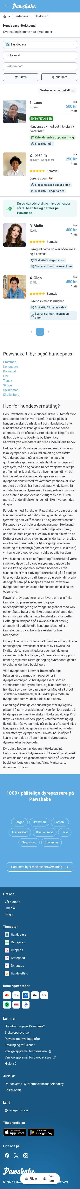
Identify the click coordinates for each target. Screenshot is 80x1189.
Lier (5, 376)
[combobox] (40, 44)
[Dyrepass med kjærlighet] (40, 297)
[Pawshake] (24, 6)
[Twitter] (16, 1155)
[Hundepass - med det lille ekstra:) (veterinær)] (40, 123)
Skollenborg (11, 395)
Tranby (7, 381)
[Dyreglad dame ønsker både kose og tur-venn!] (40, 246)
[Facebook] (7, 1155)
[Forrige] (31, 332)
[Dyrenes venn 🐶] (40, 172)
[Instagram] (26, 1155)
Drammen (9, 362)
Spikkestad (10, 390)
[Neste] (48, 332)
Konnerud (9, 371)
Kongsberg (10, 367)
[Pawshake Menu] (5, 6)
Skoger (8, 385)
